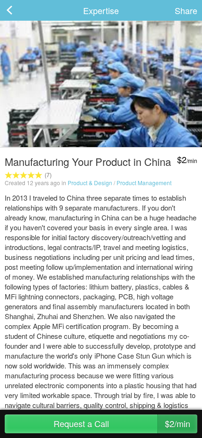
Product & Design (90, 183)
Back (19, 10)
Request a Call (122, 423)
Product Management (144, 183)
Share (186, 10)
